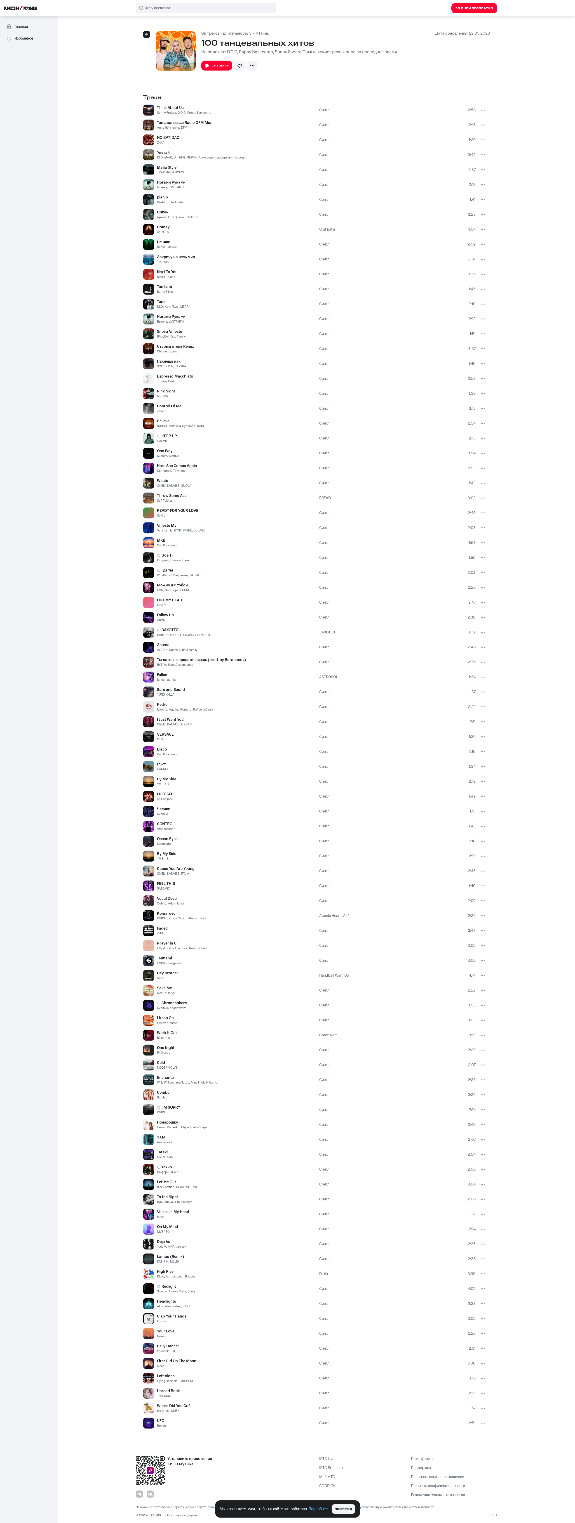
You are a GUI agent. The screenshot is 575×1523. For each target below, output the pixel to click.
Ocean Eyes (167, 839)
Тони (161, 302)
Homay (163, 227)
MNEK (175, 1411)
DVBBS (162, 963)
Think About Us (170, 108)
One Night (165, 1048)
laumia (171, 680)
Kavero (162, 605)
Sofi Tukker (164, 500)
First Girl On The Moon (176, 1361)
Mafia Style (166, 167)
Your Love (165, 1331)
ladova (168, 1202)
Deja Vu (163, 1241)
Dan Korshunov (167, 545)
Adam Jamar (176, 903)
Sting (191, 1291)
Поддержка (421, 1468)
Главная (21, 26)
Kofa (170, 1157)
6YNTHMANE (183, 530)
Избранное (23, 38)
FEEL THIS (166, 883)
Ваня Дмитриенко (180, 665)
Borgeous (175, 963)
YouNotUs (182, 1082)
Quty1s (161, 903)
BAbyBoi (163, 336)
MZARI (184, 307)
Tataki (162, 1152)
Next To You (167, 272)
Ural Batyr (327, 229)
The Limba (176, 202)
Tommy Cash (166, 381)
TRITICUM (186, 1381)
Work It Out (167, 1033)
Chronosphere (174, 1003)
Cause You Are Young (176, 868)
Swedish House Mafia (171, 1291)
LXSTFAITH (176, 187)
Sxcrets (162, 456)
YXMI (162, 1137)
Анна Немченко (168, 127)
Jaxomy (162, 709)
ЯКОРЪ (188, 635)
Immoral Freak (179, 560)
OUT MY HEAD (169, 600)
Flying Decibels (167, 1381)
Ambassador (166, 829)
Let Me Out (166, 1182)
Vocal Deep (167, 898)
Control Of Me (169, 406)
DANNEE (163, 769)
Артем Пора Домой (171, 217)
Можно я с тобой (172, 585)
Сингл (324, 110)
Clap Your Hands (171, 1316)
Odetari (162, 441)
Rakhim (162, 202)
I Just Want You (170, 719)
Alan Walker (173, 1306)
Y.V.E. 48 (163, 784)
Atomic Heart (197, 918)
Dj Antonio (164, 471)
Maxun (161, 993)
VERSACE (165, 734)
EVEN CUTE (203, 635)
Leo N (161, 1157)
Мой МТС (327, 1477)
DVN (160, 590)
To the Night (167, 1197)
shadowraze (178, 1008)
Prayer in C (166, 943)
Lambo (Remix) (170, 1256)
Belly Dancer (168, 1346)
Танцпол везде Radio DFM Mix (184, 122)
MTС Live (326, 1459)
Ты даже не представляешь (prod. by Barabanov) (201, 660)
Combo (163, 1092)
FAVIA (185, 873)
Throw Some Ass (172, 495)
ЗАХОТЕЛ (170, 630)
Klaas (160, 1366)
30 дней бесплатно (474, 8)
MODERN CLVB (167, 1067)
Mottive (174, 456)
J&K (159, 1202)
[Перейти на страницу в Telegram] (139, 1494)
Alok (160, 1306)
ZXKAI (161, 142)
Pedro (162, 704)
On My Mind (167, 1227)
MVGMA (172, 247)
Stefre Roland (166, 277)
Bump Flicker (166, 292)
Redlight (169, 1286)
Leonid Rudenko (168, 1127)
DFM (184, 127)
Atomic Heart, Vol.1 (334, 916)
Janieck (181, 1246)
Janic (160, 1217)
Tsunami (164, 958)
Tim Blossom (183, 1202)
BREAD (325, 498)
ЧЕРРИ (192, 157)
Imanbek (163, 1351)
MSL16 (174, 1261)
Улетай (163, 152)
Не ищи (163, 242)
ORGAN (186, 724)
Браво (173, 351)
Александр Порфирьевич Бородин (222, 157)
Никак (162, 212)
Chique (162, 351)
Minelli (195, 1082)
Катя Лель (171, 307)
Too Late (164, 287)
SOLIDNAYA (165, 366)
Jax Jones (163, 1411)
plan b (162, 197)
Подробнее (318, 1509)
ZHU (160, 933)
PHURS (185, 590)
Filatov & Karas (167, 1023)
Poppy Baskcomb (199, 113)
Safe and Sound (171, 689)
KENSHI (162, 739)
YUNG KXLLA (165, 694)
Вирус (161, 247)
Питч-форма (422, 1459)
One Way (165, 451)
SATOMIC (163, 888)
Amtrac (171, 1276)
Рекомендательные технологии (438, 1495)
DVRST (162, 918)
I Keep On (165, 1018)
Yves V (161, 1246)
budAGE (199, 530)
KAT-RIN (162, 1261)
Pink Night (166, 391)
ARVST (162, 620)
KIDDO (187, 1306)
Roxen (161, 1426)
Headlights (166, 1301)
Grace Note (328, 1035)
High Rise (165, 1271)
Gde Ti (167, 555)
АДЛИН (162, 650)
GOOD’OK (327, 1486)
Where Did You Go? (173, 1406)
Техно (167, 1167)
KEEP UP (169, 436)
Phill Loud (163, 1053)
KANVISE (173, 486)
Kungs (161, 1321)
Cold (161, 1062)
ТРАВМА (163, 262)
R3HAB (162, 426)
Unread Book (168, 1391)
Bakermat (163, 1038)
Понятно (343, 1509)
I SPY (161, 764)
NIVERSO (163, 1232)
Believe (163, 421)
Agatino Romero (180, 709)
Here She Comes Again (177, 466)
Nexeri (161, 1336)
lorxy (171, 993)
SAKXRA (180, 366)
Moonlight (164, 844)
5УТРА (161, 665)
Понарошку (167, 1122)
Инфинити (180, 575)
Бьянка (162, 187)
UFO (160, 1421)
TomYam (179, 471)
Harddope (171, 590)
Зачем (163, 645)
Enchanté (165, 1077)
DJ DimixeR (164, 157)
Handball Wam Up (334, 975)
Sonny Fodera (166, 113)
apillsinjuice (165, 799)
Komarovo (166, 913)
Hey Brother (167, 973)
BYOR (174, 1351)
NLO (160, 307)
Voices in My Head (173, 1212)
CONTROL (165, 824)
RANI (200, 426)
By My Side (166, 779)
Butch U (162, 1097)
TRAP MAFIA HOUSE (171, 172)
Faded (162, 928)
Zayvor (162, 411)
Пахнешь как (169, 361)
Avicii (160, 978)
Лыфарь (163, 1172)
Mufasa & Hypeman (182, 426)
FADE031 (192, 217)
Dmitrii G (179, 157)
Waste (162, 481)
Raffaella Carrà (203, 709)
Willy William (165, 1082)
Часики (163, 809)
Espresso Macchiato (175, 376)
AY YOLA (163, 232)
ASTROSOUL (329, 677)
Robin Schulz (198, 948)
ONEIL (161, 486)
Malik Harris (209, 1082)
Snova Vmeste (169, 331)
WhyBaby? (164, 575)
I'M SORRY (171, 1107)
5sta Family (178, 336)
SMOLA (186, 486)
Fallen (162, 675)
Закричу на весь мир (176, 257)
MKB (161, 540)
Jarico (161, 680)
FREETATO (166, 794)
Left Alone (166, 1376)
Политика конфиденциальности (438, 1486)
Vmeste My (166, 525)
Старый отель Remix (175, 346)
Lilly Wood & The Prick (172, 948)
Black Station (165, 1187)
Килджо (162, 560)
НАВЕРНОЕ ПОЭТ (169, 635)
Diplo (160, 1276)
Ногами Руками (171, 182)
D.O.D (181, 113)
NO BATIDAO (168, 137)
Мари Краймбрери (194, 1127)
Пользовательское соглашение (437, 1477)
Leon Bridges (186, 1276)
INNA (171, 1246)
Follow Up (165, 615)
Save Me (164, 988)
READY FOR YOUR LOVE (177, 510)
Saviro (161, 515)
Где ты (167, 570)
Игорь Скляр (177, 918)
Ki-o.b (174, 1172)
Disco (162, 749)
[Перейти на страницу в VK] (150, 1494)
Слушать (220, 66)
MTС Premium (331, 1468)
